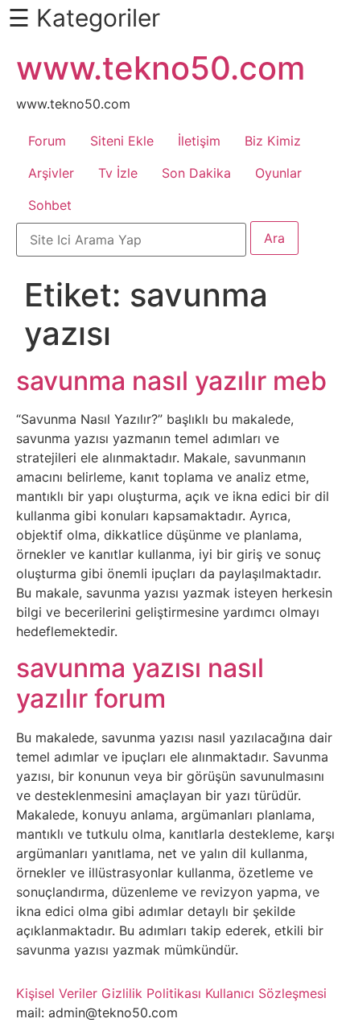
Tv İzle (118, 173)
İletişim (199, 141)
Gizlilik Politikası (151, 993)
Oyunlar (278, 173)
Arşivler (51, 173)
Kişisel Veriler (56, 993)
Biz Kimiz (273, 141)
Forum (47, 141)
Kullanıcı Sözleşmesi (266, 993)
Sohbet (50, 205)
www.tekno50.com (160, 68)
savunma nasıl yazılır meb (171, 380)
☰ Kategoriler (84, 17)
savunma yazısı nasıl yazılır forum (140, 683)
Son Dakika (196, 173)
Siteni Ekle (122, 141)
